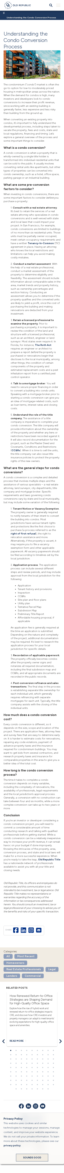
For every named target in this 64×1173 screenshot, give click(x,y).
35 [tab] (48, 1063)
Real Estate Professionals (23, 969)
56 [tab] (16, 1076)
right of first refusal (23, 533)
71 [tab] (48, 1080)
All (8, 956)
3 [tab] (21, 1050)
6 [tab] (37, 1050)
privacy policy (12, 1145)
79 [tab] (42, 1085)
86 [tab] (37, 1089)
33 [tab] (37, 1063)
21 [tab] (21, 1059)
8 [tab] (48, 1050)
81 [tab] (53, 1085)
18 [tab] (53, 1055)
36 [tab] (53, 1063)
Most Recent (25, 956)
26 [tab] (48, 1059)
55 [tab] (10, 1076)
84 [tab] (26, 1089)
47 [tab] (16, 1072)
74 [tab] (16, 1085)
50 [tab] (32, 1072)
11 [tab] (16, 1055)
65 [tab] (16, 1080)
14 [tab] (32, 1055)
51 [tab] (37, 1072)
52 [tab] (42, 1072)
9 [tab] (53, 1050)
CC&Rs (16, 450)
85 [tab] (32, 1089)
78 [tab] (37, 1085)
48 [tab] (21, 1072)
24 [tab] (37, 1059)
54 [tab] (53, 1072)
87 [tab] (42, 1089)
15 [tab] (37, 1055)
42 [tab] (37, 1067)
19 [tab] (10, 1059)
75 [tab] (21, 1085)
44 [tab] (48, 1067)
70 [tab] (42, 1080)
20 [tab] (16, 1059)
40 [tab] (26, 1067)
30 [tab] (21, 1063)
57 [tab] (21, 1076)
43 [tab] (42, 1067)
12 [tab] (21, 1055)
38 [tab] (16, 1067)
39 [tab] (21, 1067)
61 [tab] (42, 1076)
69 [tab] (37, 1080)
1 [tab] (10, 1050)
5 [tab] (32, 1050)
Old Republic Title (49, 859)
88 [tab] (48, 1089)
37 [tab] (10, 1067)
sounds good (32, 1157)
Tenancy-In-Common (41, 243)
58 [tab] (26, 1076)
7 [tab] (42, 1050)
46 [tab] (10, 1072)
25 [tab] (42, 1059)
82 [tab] (16, 1089)
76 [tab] (26, 1085)
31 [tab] (26, 1063)
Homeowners (15, 962)
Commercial (33, 975)
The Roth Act (43, 345)
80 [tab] (48, 1085)
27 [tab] (53, 1059)
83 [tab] (21, 1089)
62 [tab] (48, 1076)
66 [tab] (21, 1080)
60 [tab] (37, 1076)
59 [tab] (32, 1076)
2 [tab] (16, 1050)
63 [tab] (53, 1076)
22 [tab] (26, 1059)
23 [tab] (32, 1059)
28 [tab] (10, 1063)
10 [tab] (10, 1055)
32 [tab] (32, 1063)
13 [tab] (26, 1055)
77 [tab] (32, 1085)
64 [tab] (10, 1080)
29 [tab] (16, 1063)
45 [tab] (53, 1067)
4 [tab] (26, 1050)
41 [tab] (32, 1067)
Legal (52, 969)
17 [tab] (48, 1055)
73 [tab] (10, 1085)
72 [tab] (53, 1080)
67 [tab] (26, 1080)
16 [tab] (42, 1055)
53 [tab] (48, 1072)
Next (60, 1041)
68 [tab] (32, 1080)
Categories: (10, 951)
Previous (3, 1041)
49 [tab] (26, 1072)
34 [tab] (42, 1063)
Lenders (11, 975)
